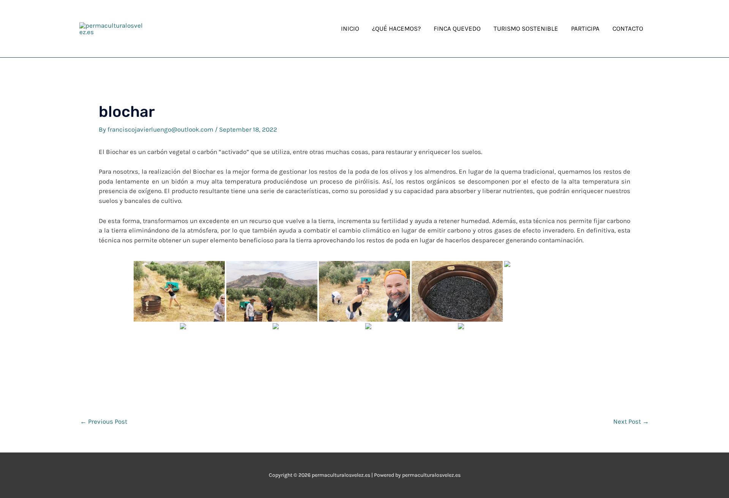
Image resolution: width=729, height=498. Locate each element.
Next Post (631, 421)
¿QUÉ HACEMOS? (396, 28)
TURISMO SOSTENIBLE (526, 28)
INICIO (350, 28)
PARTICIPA (585, 28)
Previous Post (103, 421)
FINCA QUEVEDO (457, 28)
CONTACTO (627, 28)
